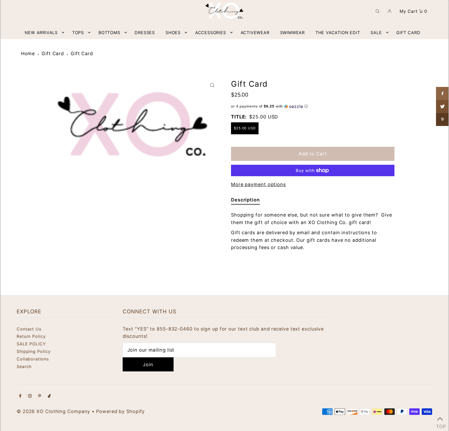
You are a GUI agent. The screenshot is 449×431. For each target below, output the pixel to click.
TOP (440, 425)
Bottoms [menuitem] (109, 32)
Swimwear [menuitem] (292, 32)
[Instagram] (30, 396)
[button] (312, 106)
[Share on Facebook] (442, 93)
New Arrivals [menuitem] (41, 32)
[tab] (245, 201)
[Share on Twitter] (442, 106)
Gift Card (53, 53)
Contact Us (29, 329)
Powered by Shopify (120, 411)
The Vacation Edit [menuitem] (337, 32)
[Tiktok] (49, 396)
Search (24, 366)
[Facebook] (20, 396)
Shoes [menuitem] (173, 32)
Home (28, 53)
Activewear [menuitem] (255, 32)
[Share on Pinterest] (442, 119)
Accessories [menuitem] (210, 32)
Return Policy (31, 336)
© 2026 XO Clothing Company (53, 411)
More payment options (258, 184)
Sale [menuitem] (376, 32)
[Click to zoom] (212, 85)
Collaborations (33, 359)
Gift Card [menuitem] (408, 32)
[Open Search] (377, 10)
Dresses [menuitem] (145, 32)
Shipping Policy (34, 351)
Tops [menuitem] (78, 32)
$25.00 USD (245, 128)
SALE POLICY (31, 343)
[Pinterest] (39, 396)
